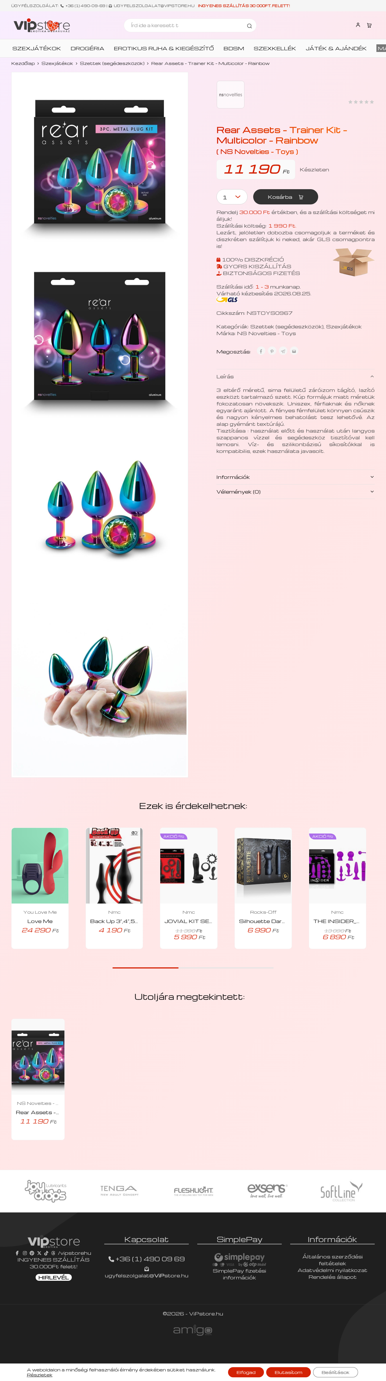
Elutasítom (288, 1372)
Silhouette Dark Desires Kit (278, 921)
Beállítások (336, 1372)
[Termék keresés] (249, 25)
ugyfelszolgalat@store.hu (146, 1275)
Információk (233, 477)
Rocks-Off (263, 912)
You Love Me (40, 912)
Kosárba (281, 196)
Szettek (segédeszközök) (112, 63)
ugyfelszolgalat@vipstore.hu (154, 5)
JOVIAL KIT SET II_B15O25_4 (209, 921)
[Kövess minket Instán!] (25, 1252)
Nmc (114, 912)
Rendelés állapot (333, 1276)
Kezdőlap (23, 63)
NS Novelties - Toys (266, 333)
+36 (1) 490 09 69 (150, 1259)
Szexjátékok (57, 63)
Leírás (225, 376)
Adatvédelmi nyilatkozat (332, 1270)
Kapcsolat (146, 1239)
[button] (32, 947)
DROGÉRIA (87, 48)
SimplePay (240, 1239)
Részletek (40, 1374)
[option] (45, 1191)
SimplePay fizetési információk (239, 1273)
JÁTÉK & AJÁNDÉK (336, 48)
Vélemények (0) (238, 491)
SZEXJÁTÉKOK (36, 48)
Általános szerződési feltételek (332, 1259)
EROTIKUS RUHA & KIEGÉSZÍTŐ (164, 48)
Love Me (40, 921)
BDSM (234, 48)
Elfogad (246, 1372)
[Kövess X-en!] (39, 1252)
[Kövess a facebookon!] (18, 1252)
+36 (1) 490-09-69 (86, 5)
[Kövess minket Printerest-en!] (32, 1252)
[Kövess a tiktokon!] (46, 1252)
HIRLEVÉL (53, 1277)
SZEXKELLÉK (275, 48)
